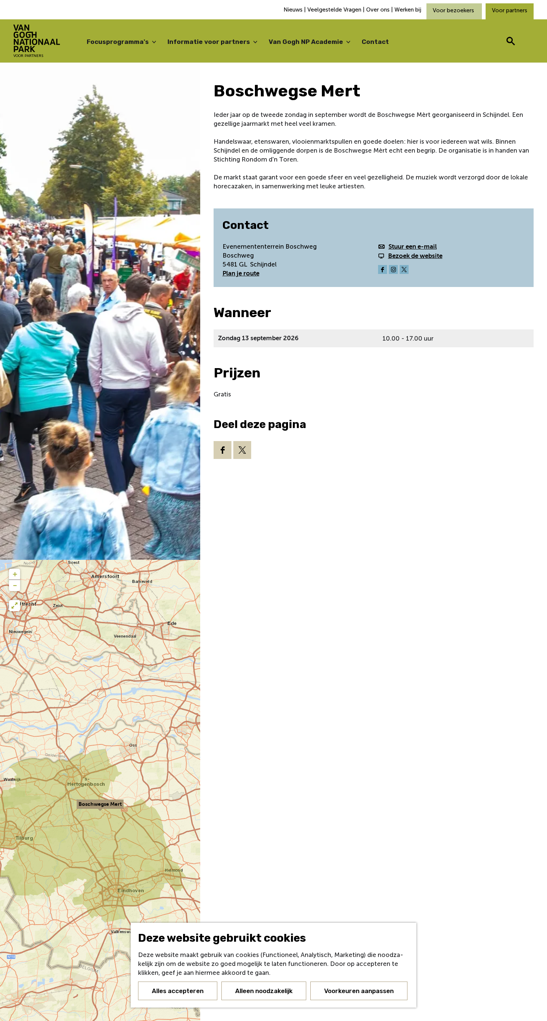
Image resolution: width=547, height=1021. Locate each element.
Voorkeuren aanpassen (359, 991)
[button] (100, 808)
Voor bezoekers (454, 10)
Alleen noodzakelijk (263, 991)
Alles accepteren (178, 991)
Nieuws (294, 9)
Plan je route (241, 273)
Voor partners (509, 10)
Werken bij (408, 9)
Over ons (378, 9)
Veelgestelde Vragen (334, 9)
